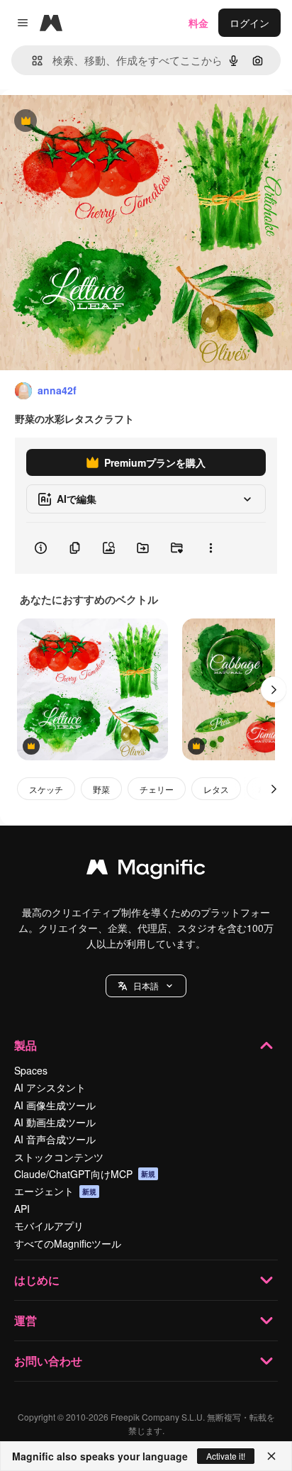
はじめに (37, 1280)
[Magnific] (146, 870)
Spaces (30, 1070)
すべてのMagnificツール (67, 1243)
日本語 (146, 985)
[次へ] (273, 689)
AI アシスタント (50, 1087)
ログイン (249, 23)
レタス (216, 789)
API (22, 1208)
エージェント (55, 1191)
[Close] (271, 1456)
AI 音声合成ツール (55, 1139)
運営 (25, 1320)
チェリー (157, 789)
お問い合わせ (48, 1361)
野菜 (101, 789)
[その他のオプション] (210, 548)
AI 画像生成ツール (55, 1105)
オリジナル (97, 121)
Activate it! (225, 1456)
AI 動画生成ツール (55, 1122)
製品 (25, 1045)
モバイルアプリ (49, 1226)
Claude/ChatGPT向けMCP (84, 1174)
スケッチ (46, 789)
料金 (198, 23)
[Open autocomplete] (31, 60)
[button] (146, 986)
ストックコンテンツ (58, 1157)
